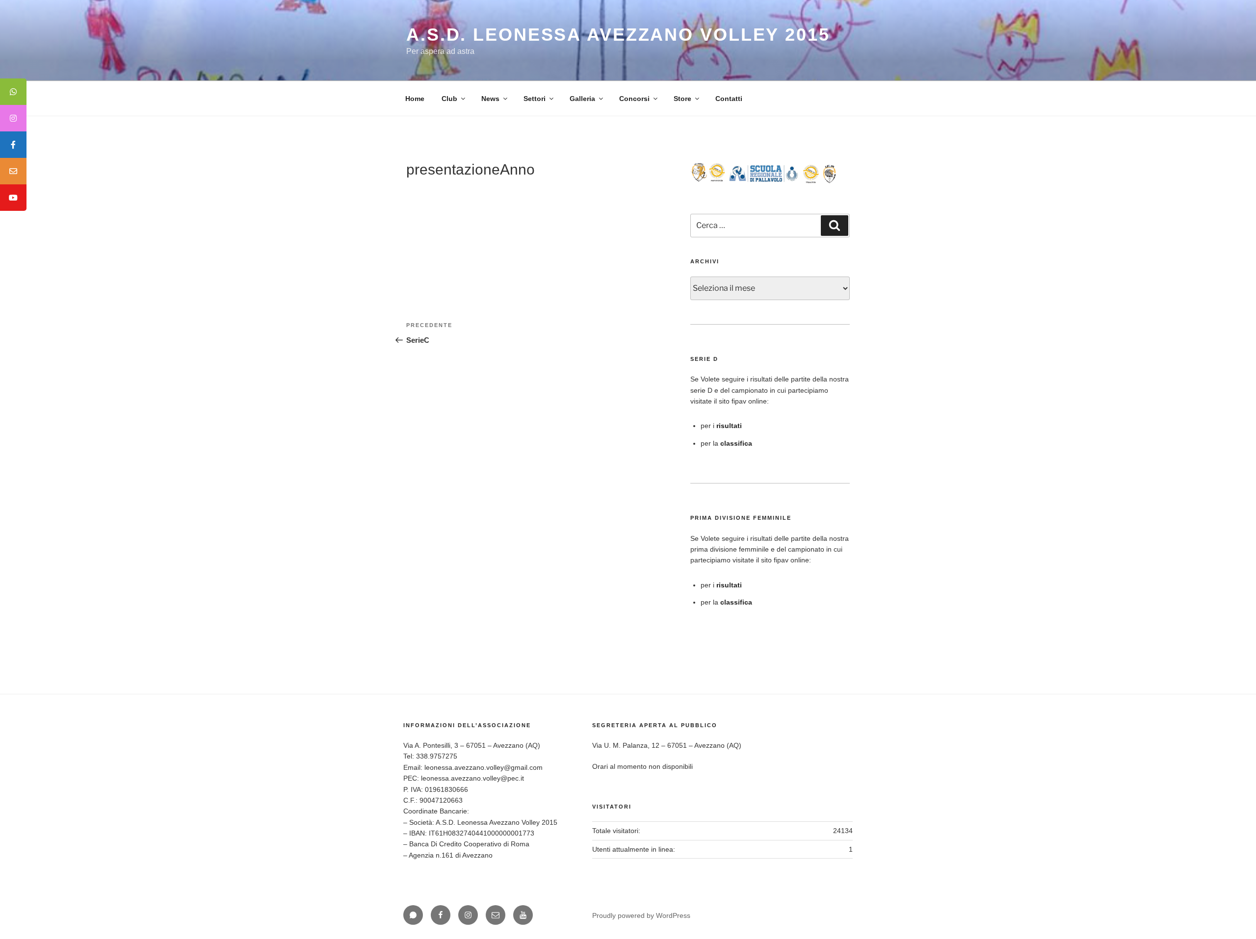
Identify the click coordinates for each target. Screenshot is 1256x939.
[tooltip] (13, 91)
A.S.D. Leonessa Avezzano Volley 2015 (618, 35)
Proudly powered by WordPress (641, 915)
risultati (729, 426)
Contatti (728, 98)
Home (414, 98)
